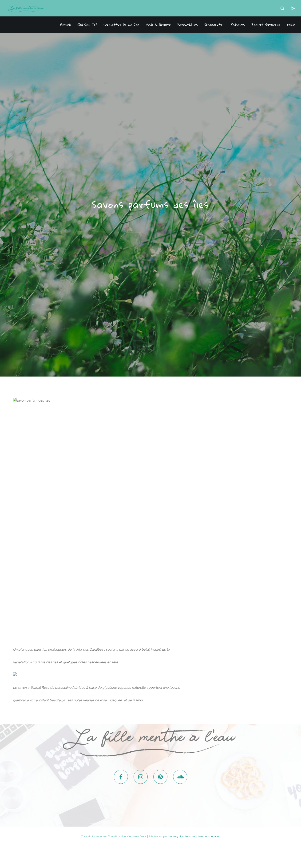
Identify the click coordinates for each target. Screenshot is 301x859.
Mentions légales (209, 836)
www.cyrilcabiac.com (181, 836)
